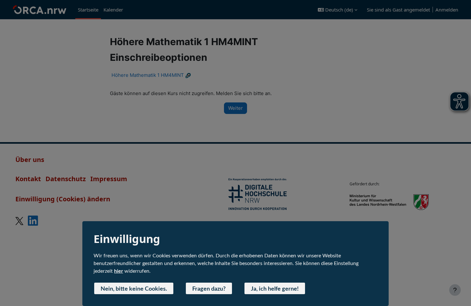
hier (118, 271)
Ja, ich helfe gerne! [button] (275, 289)
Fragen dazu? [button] (209, 289)
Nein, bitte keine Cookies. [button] (134, 289)
